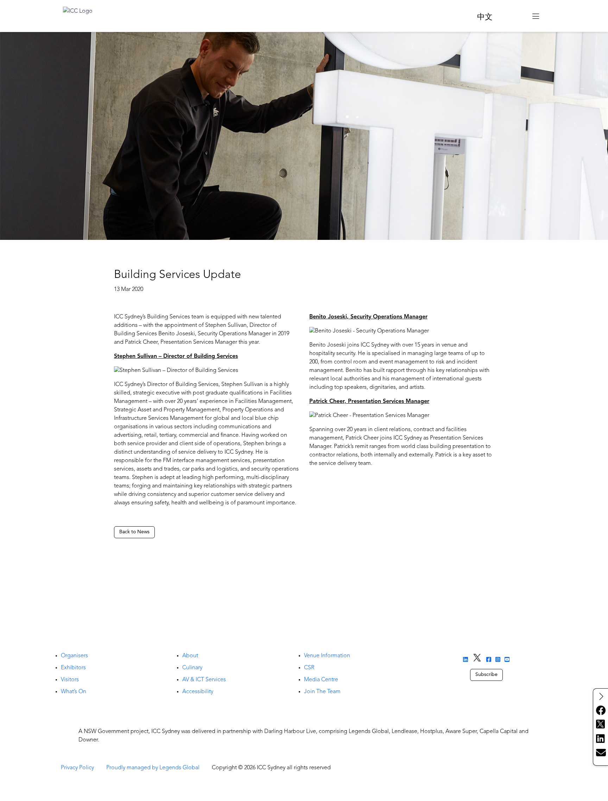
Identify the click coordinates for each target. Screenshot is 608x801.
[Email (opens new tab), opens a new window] (600, 753)
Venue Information (327, 656)
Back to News (134, 531)
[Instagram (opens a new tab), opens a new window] (497, 660)
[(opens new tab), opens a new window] (512, 16)
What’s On (73, 692)
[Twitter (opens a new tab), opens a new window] (477, 658)
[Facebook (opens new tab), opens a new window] (600, 711)
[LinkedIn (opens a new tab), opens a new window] (465, 660)
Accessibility (197, 692)
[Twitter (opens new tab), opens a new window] (600, 725)
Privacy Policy (77, 768)
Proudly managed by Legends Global (153, 768)
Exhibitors (73, 668)
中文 (485, 17)
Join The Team (322, 692)
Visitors (70, 680)
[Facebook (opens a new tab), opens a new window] (488, 660)
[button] (536, 16)
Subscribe (486, 674)
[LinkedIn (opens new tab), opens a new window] (600, 739)
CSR (309, 668)
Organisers (74, 656)
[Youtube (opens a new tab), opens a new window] (507, 660)
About (190, 656)
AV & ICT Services (204, 680)
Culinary (192, 668)
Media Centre (321, 680)
